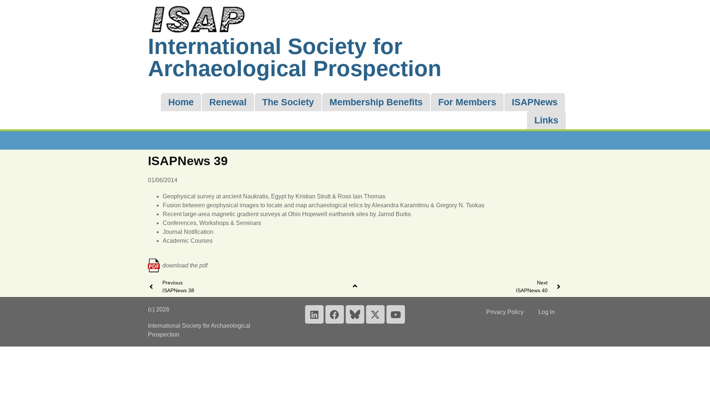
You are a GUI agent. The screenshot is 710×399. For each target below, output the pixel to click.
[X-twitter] (375, 314)
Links (546, 120)
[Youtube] (395, 314)
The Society (288, 102)
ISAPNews (535, 102)
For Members (467, 102)
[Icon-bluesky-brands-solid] (355, 314)
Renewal (228, 102)
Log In (546, 312)
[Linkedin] (314, 314)
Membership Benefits (376, 102)
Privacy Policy (505, 312)
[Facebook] (334, 314)
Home (181, 102)
